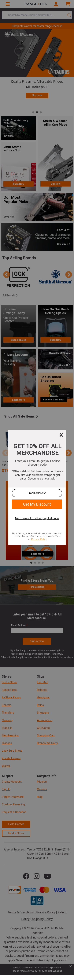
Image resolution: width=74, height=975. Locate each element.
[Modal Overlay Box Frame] (37, 487)
